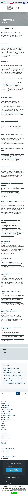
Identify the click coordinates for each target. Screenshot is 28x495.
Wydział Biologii (13, 383)
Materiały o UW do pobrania (7, 409)
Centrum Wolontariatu (5, 413)
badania (6, 370)
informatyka (9, 374)
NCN (11, 375)
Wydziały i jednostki (5, 403)
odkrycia (13, 375)
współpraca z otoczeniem (17, 382)
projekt (18, 376)
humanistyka (5, 374)
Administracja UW (5, 407)
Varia (4, 355)
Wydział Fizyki (19, 383)
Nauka (4, 349)
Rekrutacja (3, 432)
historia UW (21, 372)
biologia (12, 370)
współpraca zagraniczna (7, 383)
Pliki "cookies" (8, 481)
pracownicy (14, 376)
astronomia (17, 368)
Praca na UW (4, 434)
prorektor (21, 376)
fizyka (15, 372)
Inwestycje (5, 345)
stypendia (13, 380)
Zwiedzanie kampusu (6, 438)
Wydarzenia (5, 358)
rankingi (8, 378)
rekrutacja (12, 378)
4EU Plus (8, 368)
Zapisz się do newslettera (14, 470)
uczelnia (17, 380)
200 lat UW (5, 368)
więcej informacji (4, 458)
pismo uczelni (18, 375)
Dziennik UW (4, 429)
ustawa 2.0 (4, 382)
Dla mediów (3, 425)
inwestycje (13, 374)
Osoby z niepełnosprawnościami (8, 415)
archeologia (12, 368)
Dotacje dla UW (4, 421)
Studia (4, 352)
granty (18, 372)
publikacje (5, 378)
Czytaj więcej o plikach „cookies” (19, 490)
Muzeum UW (4, 436)
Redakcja (8, 484)
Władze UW (3, 401)
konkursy (22, 374)
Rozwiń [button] (1, 1)
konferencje (17, 374)
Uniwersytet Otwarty (5, 411)
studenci (6, 380)
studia (11, 380)
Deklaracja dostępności (4, 443)
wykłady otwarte (17, 384)
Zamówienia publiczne (6, 419)
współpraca (9, 382)
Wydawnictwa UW (5, 417)
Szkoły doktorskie (5, 405)
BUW (14, 370)
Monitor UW (3, 427)
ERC (13, 372)
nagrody (5, 375)
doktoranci (9, 372)
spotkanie (20, 378)
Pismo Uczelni (4, 440)
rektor (16, 378)
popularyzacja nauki (7, 376)
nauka (8, 375)
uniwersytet (21, 380)
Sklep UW (3, 423)
